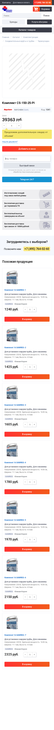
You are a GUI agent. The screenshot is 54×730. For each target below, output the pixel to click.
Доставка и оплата (21, 2)
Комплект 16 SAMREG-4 (15, 462)
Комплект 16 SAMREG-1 (15, 290)
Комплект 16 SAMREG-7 (15, 635)
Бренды (13, 22)
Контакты (6, 2)
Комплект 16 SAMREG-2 (15, 347)
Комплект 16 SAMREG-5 (15, 520)
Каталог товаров (27, 30)
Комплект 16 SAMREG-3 (15, 405)
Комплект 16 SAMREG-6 (15, 577)
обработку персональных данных (26, 172)
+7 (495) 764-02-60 (42, 2)
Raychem (18, 110)
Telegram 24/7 (27, 179)
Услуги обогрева (39, 22)
